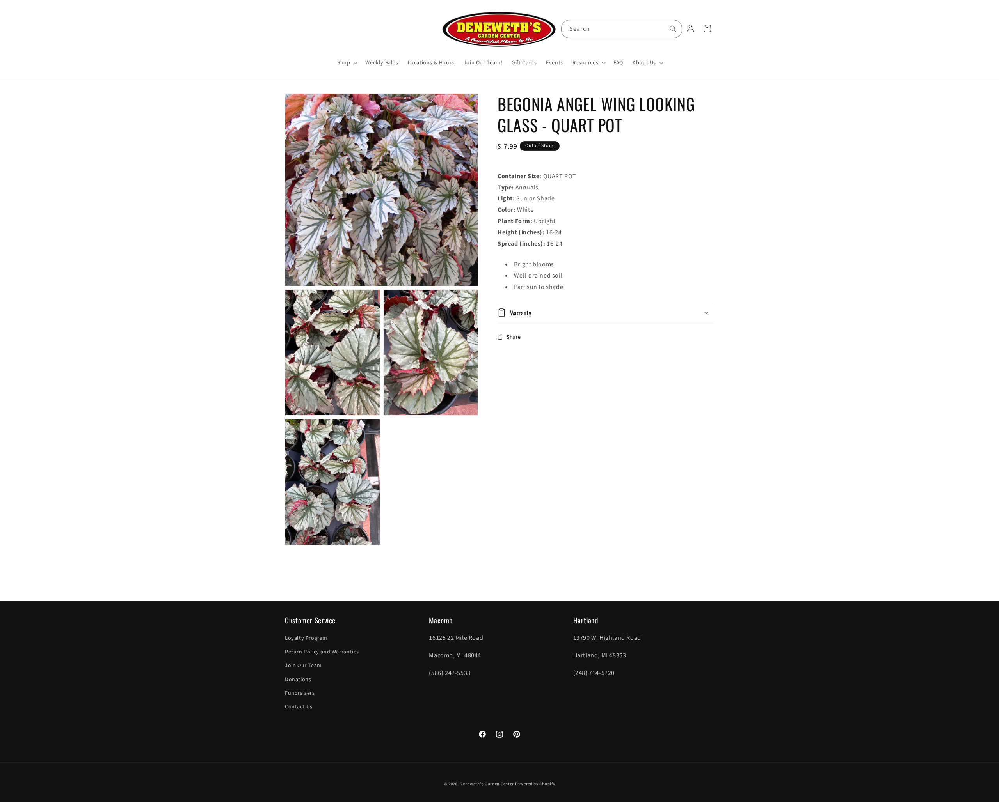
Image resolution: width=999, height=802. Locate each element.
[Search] (673, 28)
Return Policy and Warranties (322, 652)
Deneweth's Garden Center (487, 784)
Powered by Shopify (535, 784)
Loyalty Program (306, 638)
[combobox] (622, 29)
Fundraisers (300, 693)
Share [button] (514, 337)
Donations (298, 679)
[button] (346, 63)
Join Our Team (303, 665)
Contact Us (299, 707)
